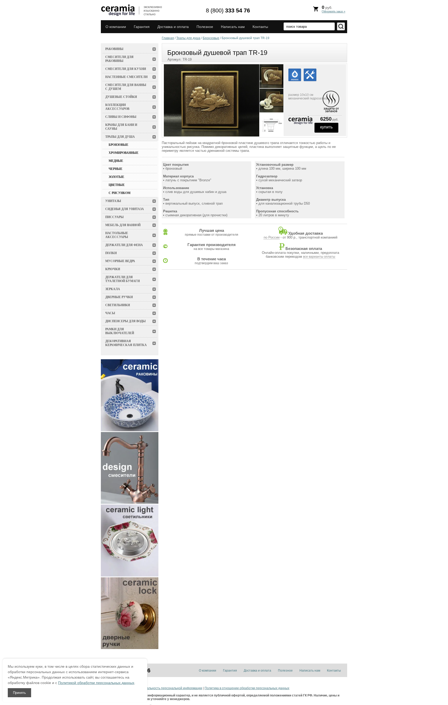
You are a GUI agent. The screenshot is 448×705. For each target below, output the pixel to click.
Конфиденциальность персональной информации (165, 688)
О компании (116, 27)
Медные (116, 161)
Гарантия (142, 27)
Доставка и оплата (173, 27)
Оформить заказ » (333, 11)
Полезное (205, 27)
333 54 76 (228, 10)
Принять (19, 693)
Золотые (116, 177)
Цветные (117, 185)
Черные (115, 169)
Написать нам (233, 27)
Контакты (260, 27)
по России (271, 237)
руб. (333, 9)
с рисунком (119, 193)
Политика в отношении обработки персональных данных (247, 688)
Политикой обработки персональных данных (96, 683)
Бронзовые (118, 145)
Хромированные (123, 153)
